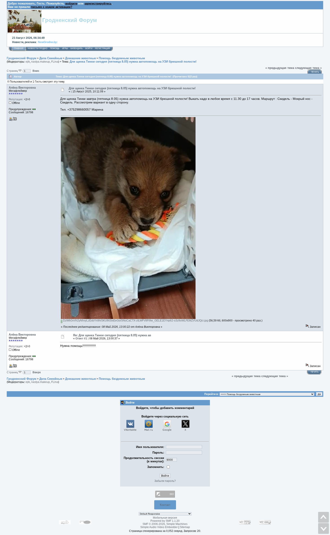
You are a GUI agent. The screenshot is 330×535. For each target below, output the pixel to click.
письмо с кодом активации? (51, 7)
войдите (71, 3)
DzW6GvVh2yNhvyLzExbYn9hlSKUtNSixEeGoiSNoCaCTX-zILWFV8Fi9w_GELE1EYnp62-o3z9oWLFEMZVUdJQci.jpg (135, 320)
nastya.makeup (40, 61)
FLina (54, 61)
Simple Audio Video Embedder (159, 527)
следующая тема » (308, 68)
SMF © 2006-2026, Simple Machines (165, 524)
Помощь (54, 48)
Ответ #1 (81, 338)
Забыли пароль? (165, 481)
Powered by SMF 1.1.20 (165, 520)
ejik (28, 61)
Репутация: (16, 99)
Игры (65, 48)
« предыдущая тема (279, 68)
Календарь (76, 48)
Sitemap (185, 527)
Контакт (165, 505)
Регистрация (102, 48)
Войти (88, 48)
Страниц (13, 70)
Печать (315, 72)
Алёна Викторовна (22, 87)
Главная (18, 48)
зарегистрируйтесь (98, 3)
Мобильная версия (165, 517)
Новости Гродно (37, 48)
